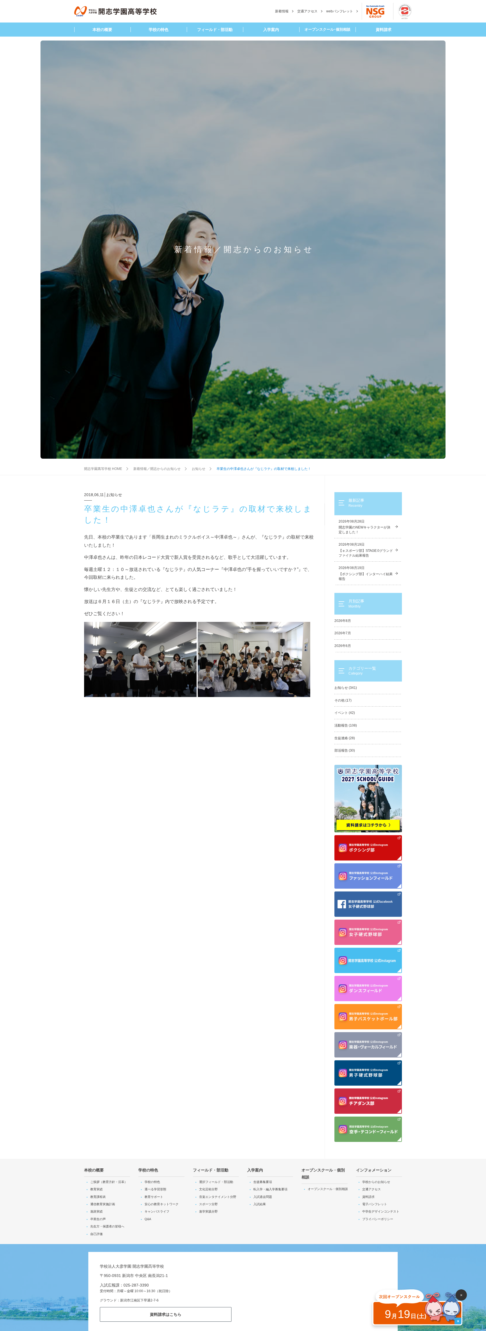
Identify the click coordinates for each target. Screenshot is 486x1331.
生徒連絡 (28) (344, 738)
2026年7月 (342, 633)
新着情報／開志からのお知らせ (157, 469)
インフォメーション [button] (374, 1170)
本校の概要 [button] (102, 29)
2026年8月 (342, 621)
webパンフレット (339, 11)
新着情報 (282, 11)
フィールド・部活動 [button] (215, 29)
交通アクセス (307, 11)
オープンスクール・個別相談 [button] (323, 1173)
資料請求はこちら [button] (165, 1314)
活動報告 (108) (345, 725)
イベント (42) (344, 713)
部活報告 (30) (344, 750)
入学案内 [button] (271, 29)
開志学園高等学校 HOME (103, 469)
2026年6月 (342, 646)
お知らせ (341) (345, 688)
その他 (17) (343, 700)
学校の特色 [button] (158, 29)
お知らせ (198, 469)
